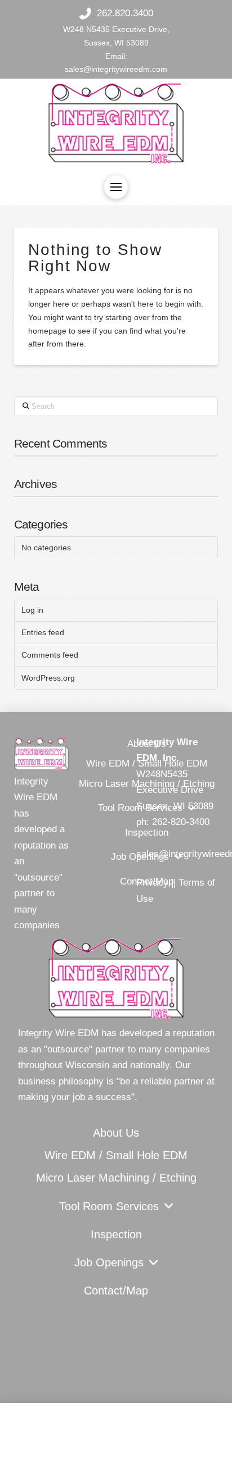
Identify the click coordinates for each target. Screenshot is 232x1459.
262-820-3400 (180, 822)
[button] (116, 187)
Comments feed (49, 654)
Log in (32, 609)
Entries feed (42, 632)
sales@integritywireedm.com (116, 69)
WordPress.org (48, 677)
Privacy (152, 882)
